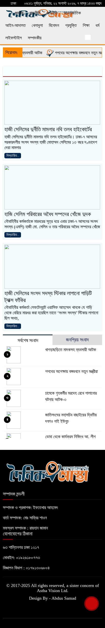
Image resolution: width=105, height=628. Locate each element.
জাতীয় (19, 13)
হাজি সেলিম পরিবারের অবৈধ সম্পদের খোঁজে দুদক (47, 214)
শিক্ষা (86, 25)
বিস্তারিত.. (12, 155)
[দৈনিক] (47, 471)
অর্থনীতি (52, 13)
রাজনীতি (35, 13)
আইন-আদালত (15, 25)
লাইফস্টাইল (13, 37)
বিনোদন (54, 25)
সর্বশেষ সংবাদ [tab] (28, 340)
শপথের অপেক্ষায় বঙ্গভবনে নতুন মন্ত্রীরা (78, 52)
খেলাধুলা (37, 25)
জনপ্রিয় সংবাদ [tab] (77, 339)
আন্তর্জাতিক (72, 13)
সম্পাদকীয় (35, 37)
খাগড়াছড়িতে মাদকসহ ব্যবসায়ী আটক (70, 349)
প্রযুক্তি (71, 25)
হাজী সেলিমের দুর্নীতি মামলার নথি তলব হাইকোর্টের (48, 129)
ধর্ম (97, 25)
